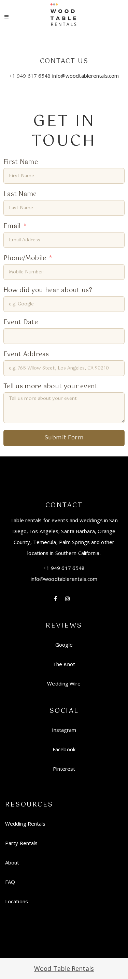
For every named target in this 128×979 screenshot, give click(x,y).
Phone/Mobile (24, 258)
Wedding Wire (64, 683)
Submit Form (64, 437)
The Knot (64, 664)
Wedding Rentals (25, 823)
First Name (20, 162)
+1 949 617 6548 (64, 567)
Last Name (20, 194)
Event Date (20, 323)
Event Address (26, 355)
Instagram (64, 729)
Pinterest (64, 768)
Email (12, 226)
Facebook (64, 749)
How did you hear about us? (48, 291)
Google (64, 644)
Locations (16, 901)
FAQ (10, 881)
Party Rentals (21, 843)
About (12, 862)
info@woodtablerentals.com (85, 75)
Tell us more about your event (50, 387)
